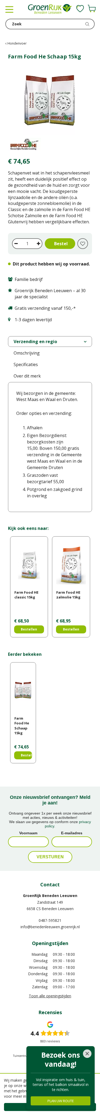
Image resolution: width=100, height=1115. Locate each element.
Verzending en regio (35, 341)
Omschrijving (27, 353)
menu (9, 9)
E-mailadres (71, 833)
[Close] (87, 1053)
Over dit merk (27, 376)
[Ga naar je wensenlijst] (80, 8)
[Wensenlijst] (80, 8)
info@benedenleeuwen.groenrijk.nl (50, 926)
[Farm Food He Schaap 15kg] (50, 109)
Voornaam (28, 833)
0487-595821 (50, 920)
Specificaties (26, 364)
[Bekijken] (92, 8)
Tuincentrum (21, 1056)
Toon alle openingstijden (50, 995)
